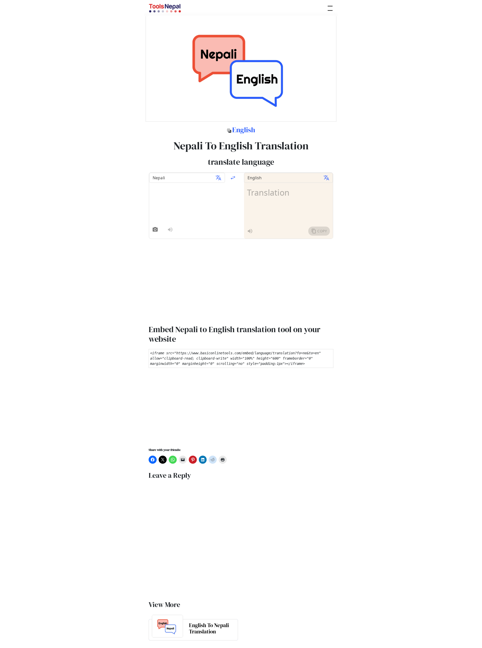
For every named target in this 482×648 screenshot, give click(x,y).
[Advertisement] (241, 411)
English (243, 130)
